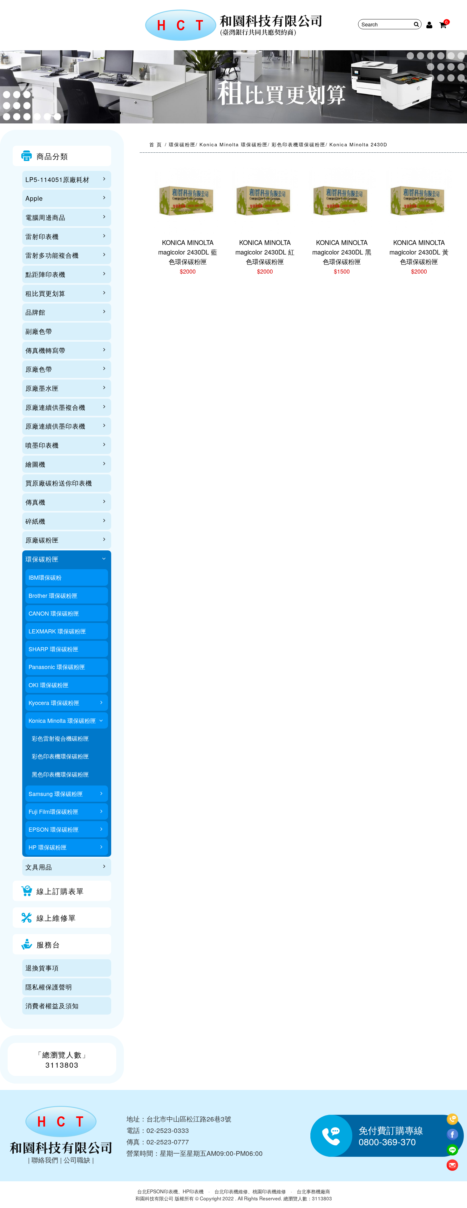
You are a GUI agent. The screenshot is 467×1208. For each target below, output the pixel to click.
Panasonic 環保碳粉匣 (57, 667)
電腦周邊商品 (45, 217)
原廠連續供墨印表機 (55, 425)
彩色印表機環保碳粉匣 (60, 756)
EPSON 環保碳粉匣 (54, 829)
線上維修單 (56, 917)
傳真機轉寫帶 (45, 350)
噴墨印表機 (42, 445)
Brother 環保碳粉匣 (53, 595)
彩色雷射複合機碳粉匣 (60, 738)
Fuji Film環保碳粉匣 (53, 811)
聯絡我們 (44, 1159)
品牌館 (35, 312)
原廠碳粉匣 (42, 539)
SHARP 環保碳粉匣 (53, 649)
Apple (34, 198)
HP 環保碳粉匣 (48, 847)
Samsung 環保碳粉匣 (56, 794)
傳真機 (35, 501)
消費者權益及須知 (52, 1005)
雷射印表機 (42, 236)
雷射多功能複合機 (52, 255)
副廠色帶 (38, 331)
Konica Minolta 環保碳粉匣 (62, 720)
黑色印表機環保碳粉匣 (60, 774)
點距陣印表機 (45, 274)
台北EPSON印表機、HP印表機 (170, 1191)
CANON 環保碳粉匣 (54, 613)
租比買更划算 (45, 293)
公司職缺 (77, 1159)
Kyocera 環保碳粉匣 (54, 703)
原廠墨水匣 (42, 388)
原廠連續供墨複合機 (55, 407)
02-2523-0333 (167, 1130)
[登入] (430, 24)
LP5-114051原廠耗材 (57, 179)
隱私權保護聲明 (48, 986)
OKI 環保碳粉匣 (49, 685)
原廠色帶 (38, 369)
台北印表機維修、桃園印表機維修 (250, 1191)
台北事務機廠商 (313, 1191)
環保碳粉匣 (42, 558)
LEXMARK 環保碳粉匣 (57, 631)
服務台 (48, 944)
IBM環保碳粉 (45, 577)
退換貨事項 (42, 967)
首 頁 (155, 144)
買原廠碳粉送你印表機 (58, 482)
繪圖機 (35, 464)
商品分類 (52, 155)
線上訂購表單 (60, 890)
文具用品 (38, 866)
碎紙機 (35, 521)
